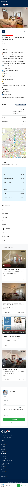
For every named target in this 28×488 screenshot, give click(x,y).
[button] (14, 141)
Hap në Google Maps (21, 104)
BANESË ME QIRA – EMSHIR (10, 369)
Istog (3, 466)
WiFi (4, 240)
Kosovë (4, 476)
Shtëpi (3, 447)
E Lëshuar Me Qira (9, 35)
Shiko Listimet (11, 393)
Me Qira (3, 35)
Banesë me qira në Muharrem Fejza (12, 303)
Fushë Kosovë (5, 463)
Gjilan (3, 464)
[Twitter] (5, 1)
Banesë (4, 443)
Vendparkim (6, 236)
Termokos (8, 228)
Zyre (3, 451)
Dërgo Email (14, 419)
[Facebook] (1, 1)
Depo (3, 444)
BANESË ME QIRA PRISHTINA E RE (11, 269)
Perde (4, 224)
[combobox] (14, 415)
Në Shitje (22, 318)
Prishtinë (4, 469)
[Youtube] (6, 1)
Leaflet (13, 157)
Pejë (3, 468)
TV (4, 232)
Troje (3, 449)
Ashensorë (5, 209)
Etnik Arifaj (7, 379)
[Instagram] (3, 1)
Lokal (3, 446)
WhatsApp (14, 423)
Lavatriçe (5, 220)
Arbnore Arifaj (7, 312)
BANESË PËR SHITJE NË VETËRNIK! (11, 336)
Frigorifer (5, 213)
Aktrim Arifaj (8, 279)
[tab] (3, 31)
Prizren (3, 471)
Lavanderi (5, 217)
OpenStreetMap (18, 157)
